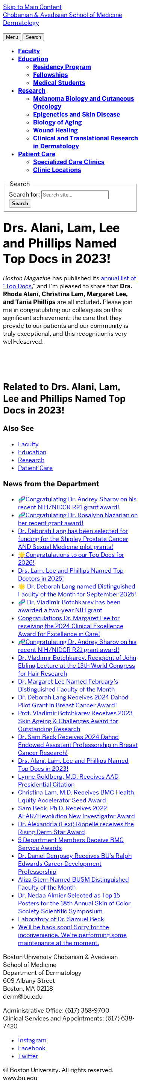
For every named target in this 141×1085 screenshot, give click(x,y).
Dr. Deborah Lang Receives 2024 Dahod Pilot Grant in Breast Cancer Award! (73, 701)
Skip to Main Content (32, 7)
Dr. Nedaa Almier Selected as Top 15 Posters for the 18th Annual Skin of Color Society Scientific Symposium (74, 903)
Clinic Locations (57, 170)
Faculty (29, 51)
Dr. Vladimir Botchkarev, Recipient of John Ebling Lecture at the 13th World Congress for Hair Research (77, 666)
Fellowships (50, 75)
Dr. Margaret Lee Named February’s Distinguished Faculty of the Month (68, 685)
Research (31, 91)
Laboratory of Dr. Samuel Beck (61, 919)
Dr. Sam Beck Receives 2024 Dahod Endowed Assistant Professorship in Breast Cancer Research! (78, 745)
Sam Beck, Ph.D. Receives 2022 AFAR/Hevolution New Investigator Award (76, 812)
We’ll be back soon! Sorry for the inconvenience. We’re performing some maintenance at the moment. (72, 935)
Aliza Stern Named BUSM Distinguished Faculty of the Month (73, 883)
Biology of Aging (57, 122)
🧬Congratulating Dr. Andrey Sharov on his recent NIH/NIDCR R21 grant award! (77, 503)
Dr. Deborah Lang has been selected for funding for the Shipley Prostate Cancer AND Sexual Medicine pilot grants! (73, 539)
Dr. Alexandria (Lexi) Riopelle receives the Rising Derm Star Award (76, 828)
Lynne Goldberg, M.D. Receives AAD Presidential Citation (68, 780)
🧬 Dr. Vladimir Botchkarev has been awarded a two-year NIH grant (69, 606)
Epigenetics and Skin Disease (76, 114)
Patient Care (36, 154)
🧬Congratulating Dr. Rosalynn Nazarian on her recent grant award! (78, 519)
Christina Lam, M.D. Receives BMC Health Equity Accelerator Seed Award (76, 796)
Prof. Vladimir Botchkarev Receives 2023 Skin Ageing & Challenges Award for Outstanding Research (75, 721)
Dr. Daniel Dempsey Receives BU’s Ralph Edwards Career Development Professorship (75, 864)
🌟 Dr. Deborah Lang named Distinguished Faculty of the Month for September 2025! (77, 590)
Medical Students (59, 83)
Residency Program (62, 67)
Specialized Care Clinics (69, 162)
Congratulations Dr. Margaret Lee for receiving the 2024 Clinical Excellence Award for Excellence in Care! (70, 626)
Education (33, 59)
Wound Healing (55, 130)
